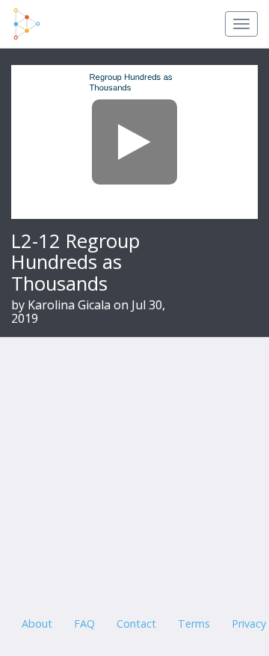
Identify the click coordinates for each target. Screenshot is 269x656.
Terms (194, 623)
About (37, 623)
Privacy (249, 623)
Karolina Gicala (69, 305)
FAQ (84, 623)
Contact (136, 623)
